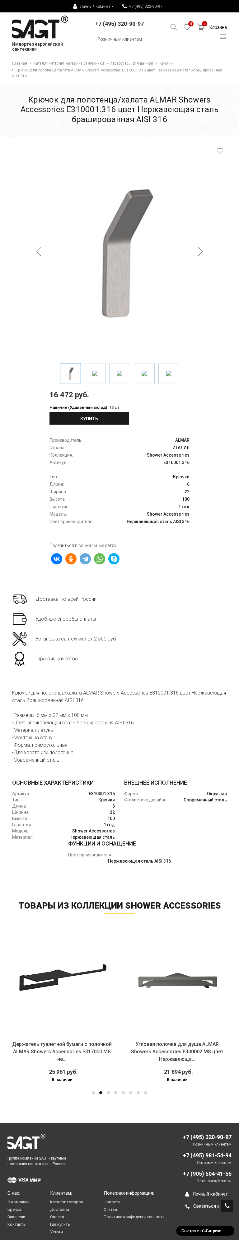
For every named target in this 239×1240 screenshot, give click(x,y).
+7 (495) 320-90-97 (145, 6)
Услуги (56, 1231)
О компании (18, 1202)
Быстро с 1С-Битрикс (201, 1230)
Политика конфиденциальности (134, 1217)
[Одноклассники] (71, 558)
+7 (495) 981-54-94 (207, 1155)
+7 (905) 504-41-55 (207, 1173)
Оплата (57, 1217)
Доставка (59, 1209)
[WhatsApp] (99, 558)
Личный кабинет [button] (95, 6)
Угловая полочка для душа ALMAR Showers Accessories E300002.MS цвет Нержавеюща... (177, 1051)
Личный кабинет (210, 1194)
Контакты (16, 1224)
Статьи (110, 1209)
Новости (112, 1202)
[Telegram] (85, 558)
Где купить (60, 1224)
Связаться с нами (212, 1206)
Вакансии (16, 1217)
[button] (93, 1093)
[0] (187, 29)
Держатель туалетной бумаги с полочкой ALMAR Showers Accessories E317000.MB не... (62, 1051)
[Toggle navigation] (223, 38)
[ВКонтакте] (56, 558)
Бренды (14, 1209)
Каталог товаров (66, 1202)
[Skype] (114, 558)
